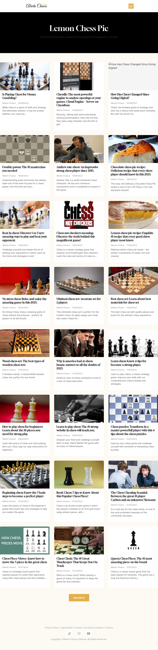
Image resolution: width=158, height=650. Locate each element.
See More (79, 597)
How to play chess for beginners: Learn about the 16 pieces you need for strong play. (22, 430)
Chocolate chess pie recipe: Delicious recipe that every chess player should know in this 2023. (131, 170)
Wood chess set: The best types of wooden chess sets (23, 362)
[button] (131, 6)
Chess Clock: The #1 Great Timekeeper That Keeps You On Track (76, 562)
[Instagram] (79, 633)
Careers (109, 627)
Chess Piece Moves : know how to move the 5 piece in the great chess (24, 560)
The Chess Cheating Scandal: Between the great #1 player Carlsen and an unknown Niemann (133, 496)
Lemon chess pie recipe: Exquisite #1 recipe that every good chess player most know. (132, 236)
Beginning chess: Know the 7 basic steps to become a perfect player (24, 494)
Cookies (78, 627)
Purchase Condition (93, 627)
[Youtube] (88, 633)
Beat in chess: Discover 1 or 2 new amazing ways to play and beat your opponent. (24, 236)
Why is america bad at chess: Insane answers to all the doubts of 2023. (78, 364)
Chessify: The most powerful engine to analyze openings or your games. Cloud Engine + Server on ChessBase (78, 100)
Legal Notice (66, 627)
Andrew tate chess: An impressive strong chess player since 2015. (77, 168)
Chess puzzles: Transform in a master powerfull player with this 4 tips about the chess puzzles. (133, 430)
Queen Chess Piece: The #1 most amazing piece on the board (131, 560)
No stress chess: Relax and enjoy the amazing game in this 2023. (24, 300)
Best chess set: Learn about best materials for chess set (131, 300)
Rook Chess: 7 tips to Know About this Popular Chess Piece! (77, 494)
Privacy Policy (51, 627)
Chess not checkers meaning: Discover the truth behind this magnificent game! (75, 236)
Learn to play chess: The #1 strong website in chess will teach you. (77, 428)
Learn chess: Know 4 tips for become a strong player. (128, 362)
